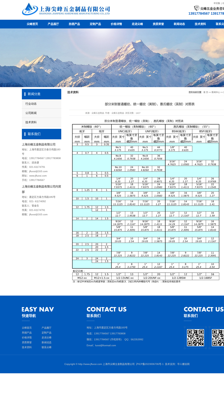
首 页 (205, 92)
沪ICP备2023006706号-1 (150, 364)
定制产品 (95, 24)
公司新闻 (31, 113)
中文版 (217, 3)
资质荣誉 (158, 24)
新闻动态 (179, 24)
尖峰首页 (32, 24)
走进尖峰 (137, 24)
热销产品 (74, 24)
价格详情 (116, 24)
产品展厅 (53, 24)
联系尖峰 (46, 347)
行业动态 (31, 103)
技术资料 (200, 24)
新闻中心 (216, 92)
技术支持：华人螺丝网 (177, 364)
